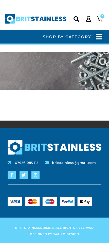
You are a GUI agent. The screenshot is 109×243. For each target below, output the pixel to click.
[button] (76, 19)
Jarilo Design (66, 234)
